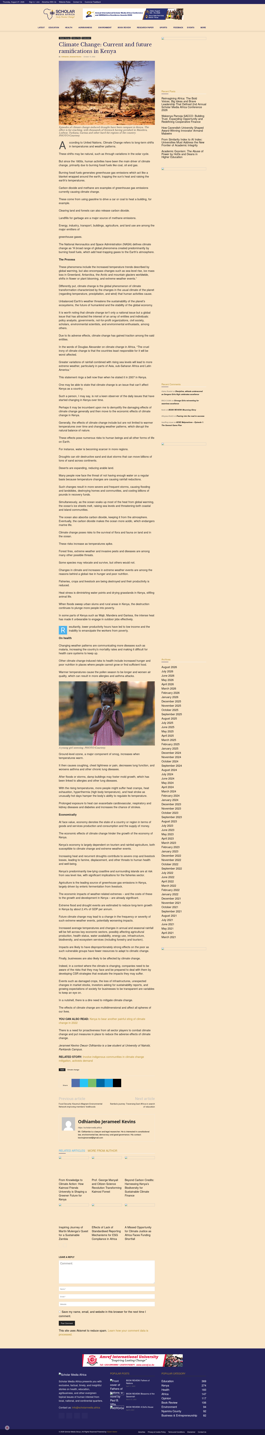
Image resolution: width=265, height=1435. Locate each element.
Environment (105, 27)
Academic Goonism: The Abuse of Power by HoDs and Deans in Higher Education (182, 154)
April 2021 (167, 933)
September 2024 (171, 765)
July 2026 (167, 671)
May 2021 (167, 928)
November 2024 (171, 757)
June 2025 (167, 727)
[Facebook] (246, 2)
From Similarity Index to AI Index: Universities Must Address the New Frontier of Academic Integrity (182, 142)
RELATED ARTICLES (72, 1151)
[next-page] (65, 1245)
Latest (41, 27)
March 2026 (168, 688)
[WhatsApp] (92, 1083)
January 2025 (169, 748)
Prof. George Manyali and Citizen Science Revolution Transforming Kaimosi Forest (106, 1185)
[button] (225, 27)
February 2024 (170, 795)
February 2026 (170, 693)
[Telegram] (109, 1083)
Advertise (141, 1432)
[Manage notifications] (7, 1428)
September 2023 (171, 817)
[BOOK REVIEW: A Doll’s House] (117, 1410)
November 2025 (171, 705)
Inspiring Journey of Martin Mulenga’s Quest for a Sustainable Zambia (73, 1233)
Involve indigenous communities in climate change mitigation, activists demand (101, 1059)
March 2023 (168, 843)
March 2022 (168, 885)
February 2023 (170, 847)
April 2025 (167, 735)
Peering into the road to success (190, 416)
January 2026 (169, 697)
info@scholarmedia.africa (86, 1407)
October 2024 (169, 761)
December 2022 (171, 855)
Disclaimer (191, 1432)
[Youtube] (260, 2)
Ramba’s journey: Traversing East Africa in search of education (132, 1105)
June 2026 (167, 675)
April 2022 (167, 881)
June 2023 (167, 830)
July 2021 (167, 920)
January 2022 (169, 894)
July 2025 (167, 723)
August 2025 (169, 718)
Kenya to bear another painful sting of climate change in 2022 (102, 1021)
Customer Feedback (93, 2)
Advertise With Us (49, 2)
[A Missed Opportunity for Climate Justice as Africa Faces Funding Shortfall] (140, 1214)
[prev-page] (60, 1245)
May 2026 (167, 680)
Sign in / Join (34, 2)
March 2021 (168, 937)
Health (68, 27)
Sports (163, 27)
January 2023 (169, 851)
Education (54, 27)
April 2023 (167, 838)
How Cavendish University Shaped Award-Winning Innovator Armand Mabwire (182, 130)
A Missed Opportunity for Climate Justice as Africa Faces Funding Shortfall (138, 1233)
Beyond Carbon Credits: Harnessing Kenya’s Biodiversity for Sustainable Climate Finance (139, 1187)
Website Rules (65, 2)
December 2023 (171, 804)
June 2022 (167, 877)
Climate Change (65, 38)
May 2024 (167, 783)
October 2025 (169, 710)
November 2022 (171, 860)
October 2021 (169, 907)
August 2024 (169, 770)
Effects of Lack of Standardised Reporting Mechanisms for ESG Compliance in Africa (106, 1233)
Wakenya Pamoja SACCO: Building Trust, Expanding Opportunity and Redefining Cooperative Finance (182, 118)
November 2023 (171, 808)
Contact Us (77, 2)
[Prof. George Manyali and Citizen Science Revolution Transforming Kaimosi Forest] (107, 1166)
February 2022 (170, 890)
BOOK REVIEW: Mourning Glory (182, 409)
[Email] (117, 1083)
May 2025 (167, 731)
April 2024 (167, 787)
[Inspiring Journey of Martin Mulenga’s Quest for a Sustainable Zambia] (74, 1214)
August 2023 (169, 821)
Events (190, 27)
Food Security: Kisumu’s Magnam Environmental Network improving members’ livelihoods (80, 1105)
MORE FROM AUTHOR (102, 1151)
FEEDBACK (178, 27)
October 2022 (169, 864)
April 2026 (167, 684)
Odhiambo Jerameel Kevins (71, 57)
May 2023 (167, 834)
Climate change (73, 1070)
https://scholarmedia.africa (90, 1127)
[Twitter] (256, 2)
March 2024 (168, 791)
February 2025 (170, 744)
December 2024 (171, 753)
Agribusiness (85, 27)
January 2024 (169, 800)
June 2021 (167, 924)
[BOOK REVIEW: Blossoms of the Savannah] (117, 1397)
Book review (124, 27)
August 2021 (169, 915)
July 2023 (167, 825)
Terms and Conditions (176, 1432)
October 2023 (169, 813)
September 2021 (171, 911)
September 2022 (171, 868)
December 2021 (171, 898)
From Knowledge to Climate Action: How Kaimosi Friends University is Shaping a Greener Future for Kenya (73, 1189)
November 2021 (171, 903)
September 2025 (171, 714)
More (203, 27)
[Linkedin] (251, 2)
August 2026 (169, 667)
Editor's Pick (76, 38)
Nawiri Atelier (112, 1431)
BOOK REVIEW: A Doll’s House (139, 1407)
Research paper (145, 27)
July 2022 (167, 873)
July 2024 (167, 774)
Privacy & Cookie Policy (157, 1432)
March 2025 (168, 740)
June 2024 (167, 778)
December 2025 (171, 701)
